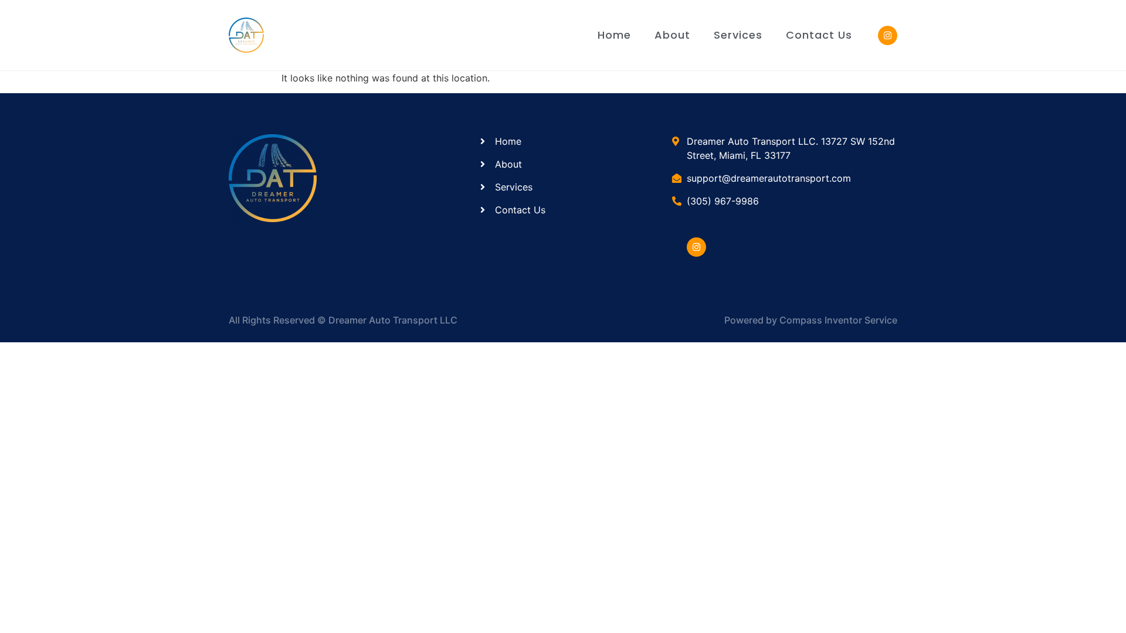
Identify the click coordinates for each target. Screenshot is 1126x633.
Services (738, 35)
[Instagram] (696, 247)
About (672, 35)
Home (614, 35)
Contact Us (819, 35)
